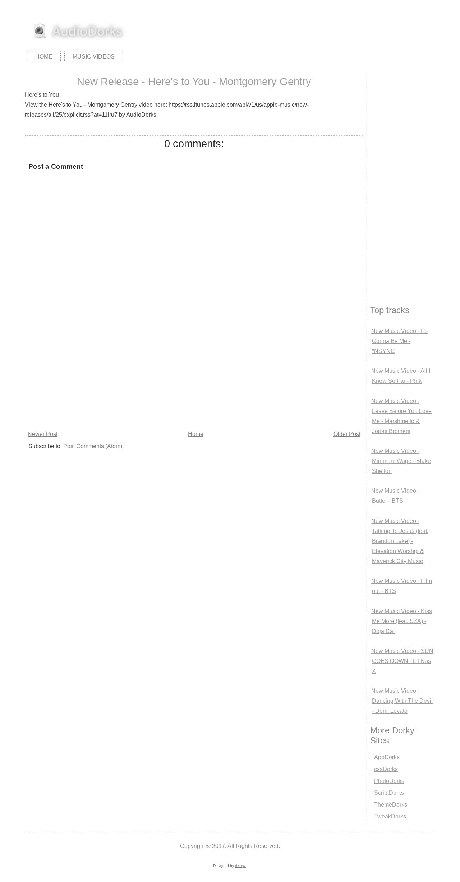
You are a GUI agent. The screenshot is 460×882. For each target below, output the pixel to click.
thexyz (240, 866)
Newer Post (43, 434)
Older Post (347, 434)
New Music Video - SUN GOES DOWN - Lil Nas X (402, 661)
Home (43, 57)
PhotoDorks (389, 781)
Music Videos (94, 57)
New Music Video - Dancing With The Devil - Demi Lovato (402, 701)
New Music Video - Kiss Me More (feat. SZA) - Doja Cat (401, 621)
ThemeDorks (390, 805)
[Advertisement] (194, 375)
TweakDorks (390, 816)
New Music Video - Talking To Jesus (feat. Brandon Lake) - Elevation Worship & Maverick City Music (399, 541)
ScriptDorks (389, 793)
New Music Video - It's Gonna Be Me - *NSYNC (399, 341)
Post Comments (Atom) (92, 446)
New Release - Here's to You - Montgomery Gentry (194, 81)
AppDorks (387, 757)
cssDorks (386, 769)
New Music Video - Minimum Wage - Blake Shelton (401, 461)
